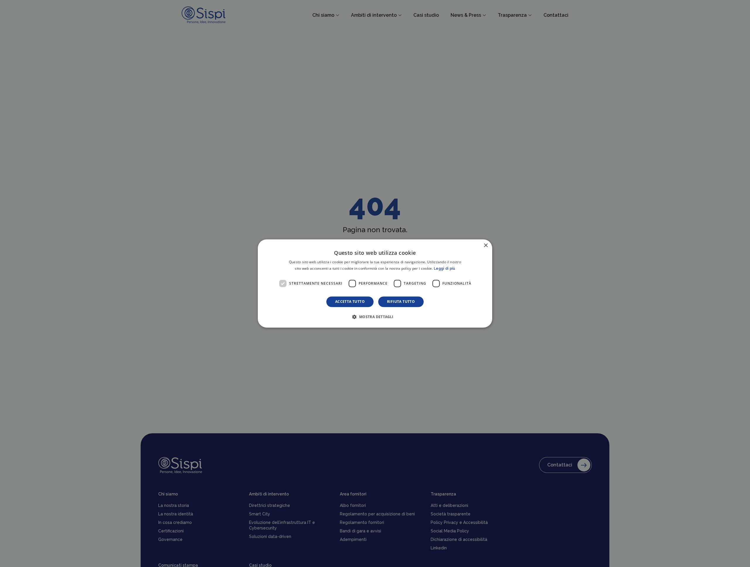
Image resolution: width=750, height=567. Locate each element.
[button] (375, 316)
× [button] (485, 245)
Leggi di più (444, 269)
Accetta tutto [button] (350, 301)
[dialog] (375, 283)
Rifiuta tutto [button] (401, 301)
